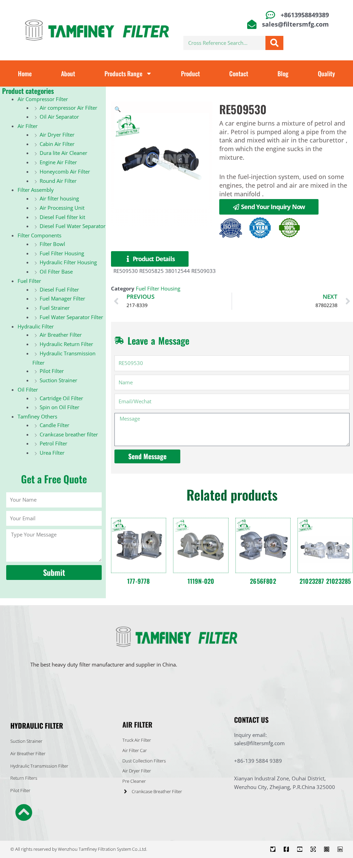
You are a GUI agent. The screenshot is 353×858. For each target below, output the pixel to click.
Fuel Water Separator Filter (71, 317)
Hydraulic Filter (36, 326)
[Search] (274, 43)
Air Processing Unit (62, 207)
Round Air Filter (58, 180)
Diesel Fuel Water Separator (72, 226)
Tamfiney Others (37, 416)
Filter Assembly (36, 189)
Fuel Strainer (55, 307)
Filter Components (39, 235)
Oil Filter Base (56, 271)
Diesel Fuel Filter (59, 289)
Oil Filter (28, 389)
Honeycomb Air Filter (65, 171)
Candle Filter (54, 425)
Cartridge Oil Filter (61, 398)
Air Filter (28, 125)
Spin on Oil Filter (59, 407)
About (68, 73)
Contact (238, 73)
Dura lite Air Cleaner (63, 152)
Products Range (123, 73)
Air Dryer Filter (57, 134)
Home (25, 73)
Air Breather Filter (61, 334)
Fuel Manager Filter (62, 298)
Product (190, 73)
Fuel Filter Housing (62, 253)
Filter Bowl (52, 243)
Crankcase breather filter (69, 434)
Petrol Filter (53, 443)
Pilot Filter (52, 370)
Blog (283, 73)
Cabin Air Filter (57, 143)
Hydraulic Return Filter (66, 344)
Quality (326, 73)
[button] (117, 109)
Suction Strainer (58, 380)
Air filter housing (59, 198)
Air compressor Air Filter (68, 107)
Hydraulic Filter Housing (68, 262)
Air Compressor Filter (43, 99)
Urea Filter (52, 452)
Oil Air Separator (59, 116)
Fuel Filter (29, 280)
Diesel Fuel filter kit (62, 217)
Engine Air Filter (58, 162)
